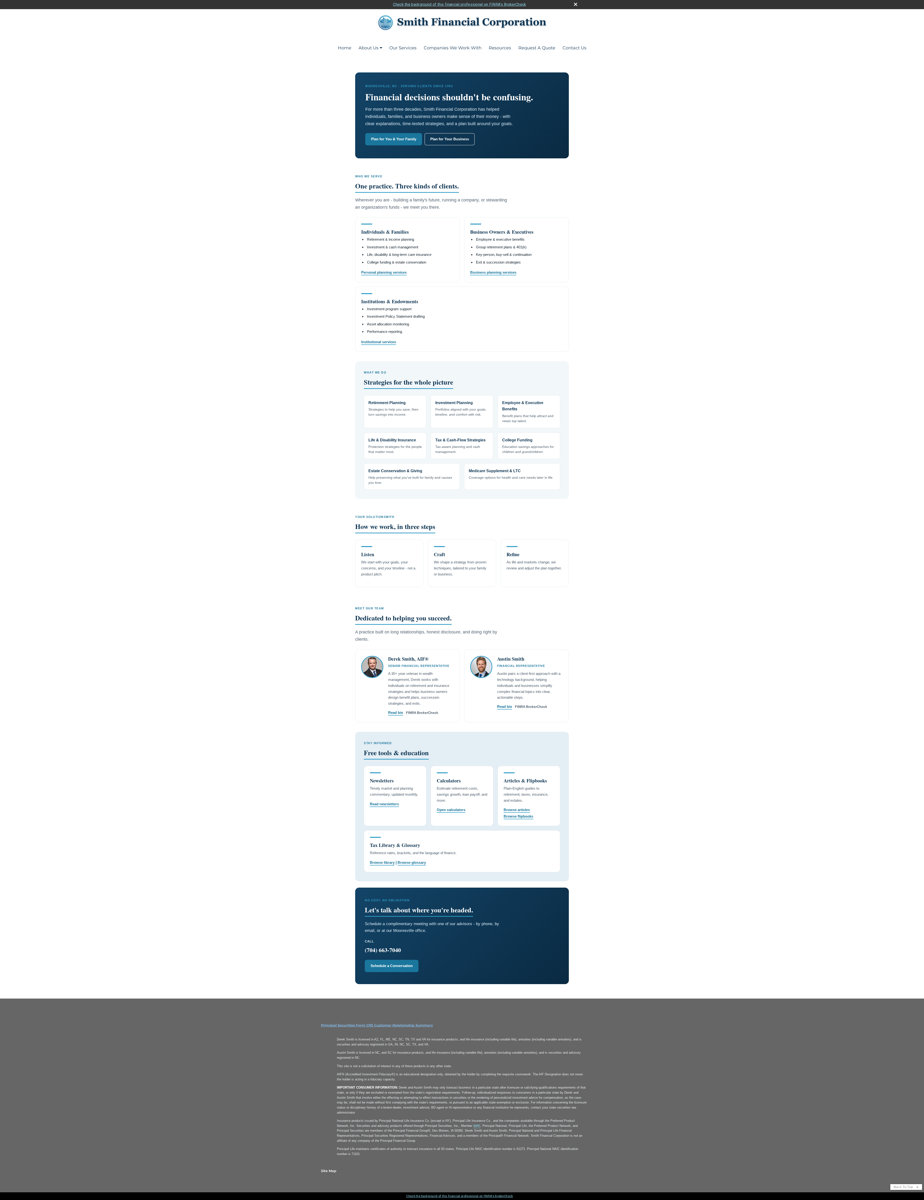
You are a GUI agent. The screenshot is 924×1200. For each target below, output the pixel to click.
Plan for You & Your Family (393, 139)
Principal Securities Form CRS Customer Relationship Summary (377, 1025)
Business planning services (493, 272)
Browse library (382, 862)
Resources (500, 48)
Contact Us (574, 48)
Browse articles (517, 810)
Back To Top (904, 1187)
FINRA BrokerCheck (422, 713)
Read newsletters (384, 804)
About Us (369, 48)
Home (344, 48)
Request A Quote (536, 48)
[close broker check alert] (576, 4)
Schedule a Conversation (392, 966)
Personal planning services (384, 272)
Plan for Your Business (449, 139)
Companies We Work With (452, 48)
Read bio (395, 712)
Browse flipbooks (518, 816)
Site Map (328, 1171)
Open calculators (451, 810)
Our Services (403, 48)
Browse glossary (412, 862)
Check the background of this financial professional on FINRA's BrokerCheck (459, 4)
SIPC (477, 1126)
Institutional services (378, 342)
